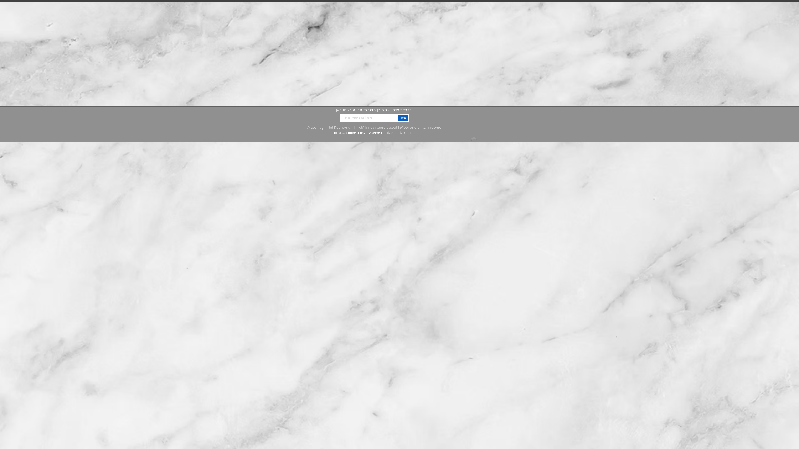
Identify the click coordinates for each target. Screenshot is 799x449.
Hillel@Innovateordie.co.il (375, 127)
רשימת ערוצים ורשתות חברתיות (358, 132)
